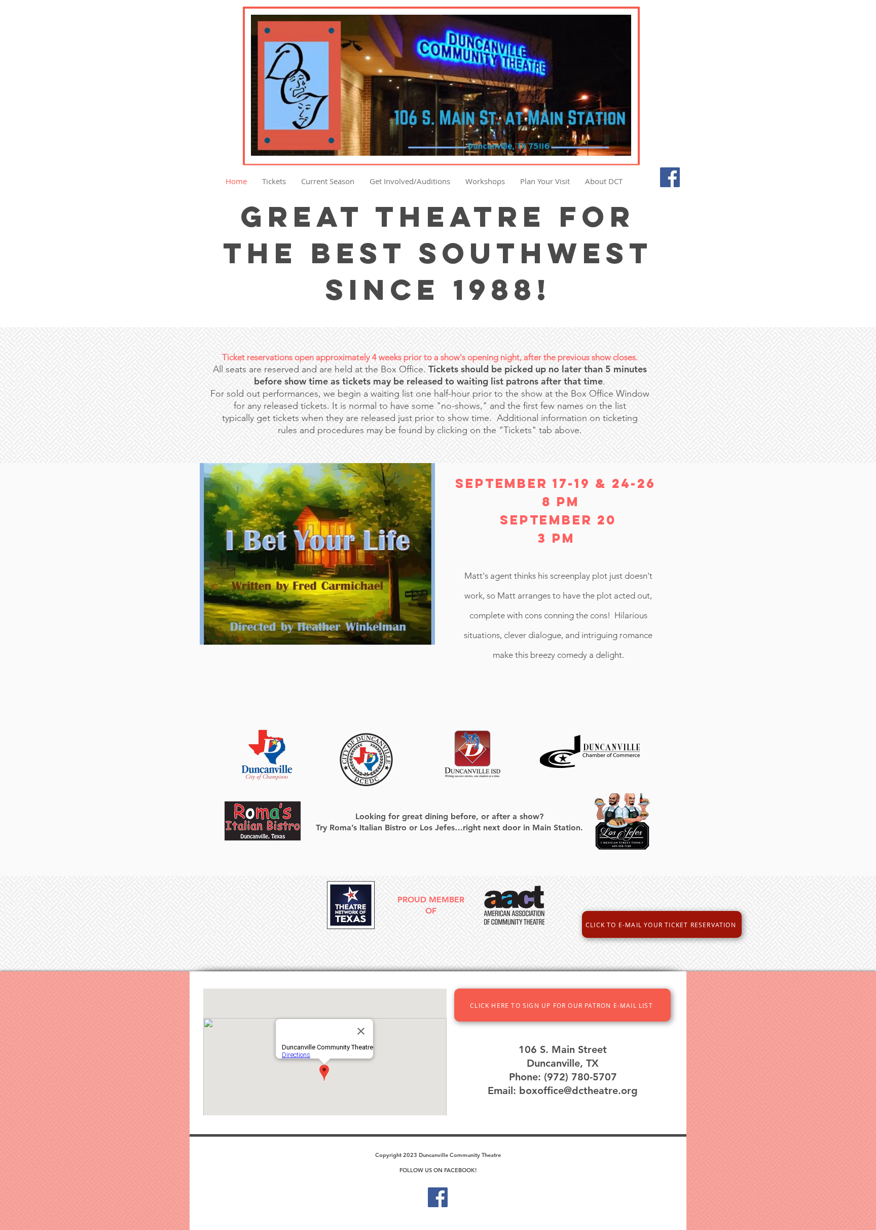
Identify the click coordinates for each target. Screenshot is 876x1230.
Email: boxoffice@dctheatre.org (563, 1090)
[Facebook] (670, 177)
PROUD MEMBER (430, 899)
